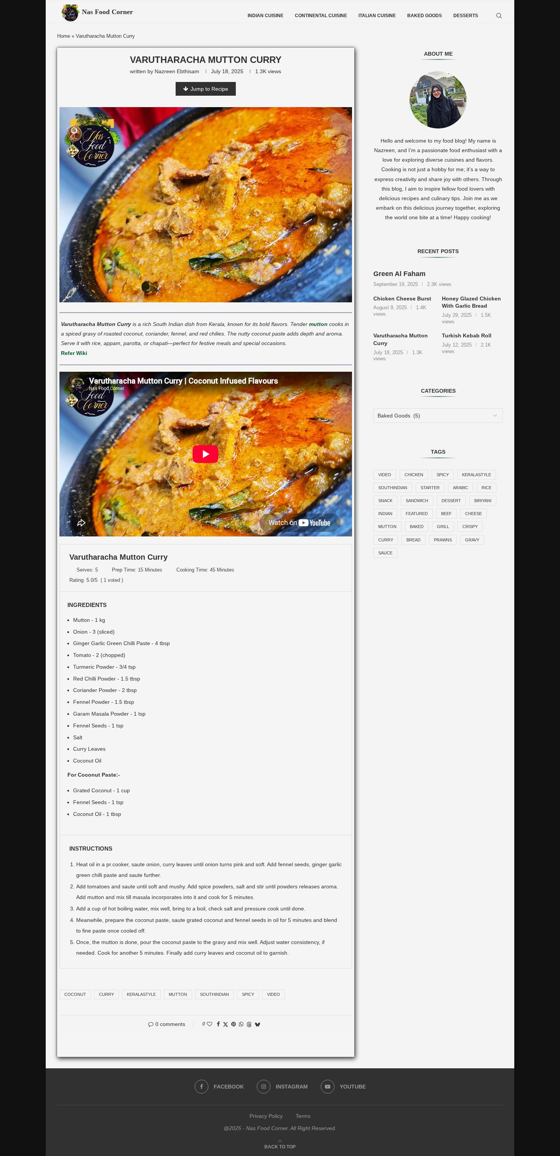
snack (385, 500)
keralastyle (141, 994)
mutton (318, 324)
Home (63, 36)
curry (106, 994)
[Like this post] (209, 1024)
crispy (470, 526)
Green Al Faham (399, 274)
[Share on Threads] (249, 1024)
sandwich (417, 500)
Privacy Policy (266, 1116)
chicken (414, 474)
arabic (460, 487)
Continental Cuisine (321, 15)
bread (413, 540)
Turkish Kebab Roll (466, 335)
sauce (385, 553)
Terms (303, 1116)
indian (385, 513)
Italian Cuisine (377, 15)
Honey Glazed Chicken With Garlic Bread (471, 302)
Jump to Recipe (209, 89)
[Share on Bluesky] (257, 1024)
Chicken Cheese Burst (402, 298)
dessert (451, 500)
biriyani (482, 500)
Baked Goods (424, 15)
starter (430, 487)
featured (417, 513)
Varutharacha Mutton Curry (400, 339)
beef (446, 513)
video (273, 994)
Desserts (465, 15)
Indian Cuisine (265, 15)
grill (443, 526)
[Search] (499, 15)
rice (486, 487)
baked (417, 526)
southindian (214, 994)
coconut (75, 994)
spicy (248, 994)
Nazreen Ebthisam (177, 71)
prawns (443, 540)
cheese (473, 513)
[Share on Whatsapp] (241, 1024)
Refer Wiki (74, 353)
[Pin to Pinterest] (233, 1024)
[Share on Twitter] (225, 1024)
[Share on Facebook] (218, 1024)
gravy (472, 540)
